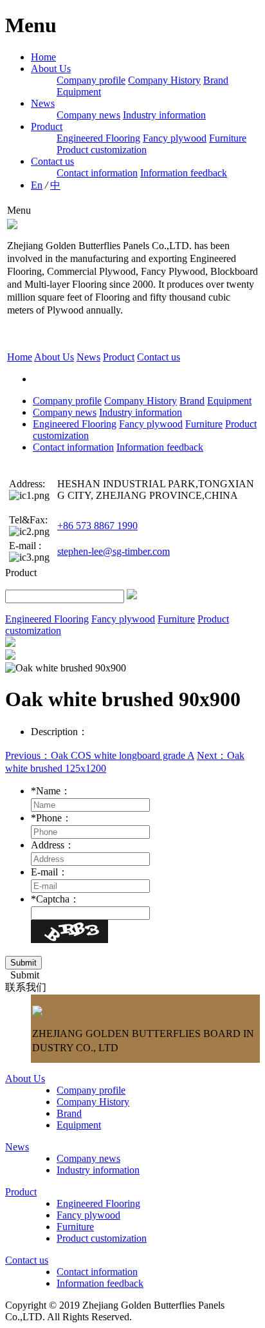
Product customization (102, 149)
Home (43, 56)
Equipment (79, 91)
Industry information (164, 114)
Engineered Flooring (98, 138)
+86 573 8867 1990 (97, 525)
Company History (164, 80)
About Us (51, 68)
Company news (88, 114)
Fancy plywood (174, 138)
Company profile (91, 80)
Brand (215, 80)
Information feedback (183, 172)
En (36, 185)
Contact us (52, 161)
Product (46, 126)
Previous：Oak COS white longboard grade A (99, 755)
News (43, 103)
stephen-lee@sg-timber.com (113, 551)
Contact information (97, 172)
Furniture (227, 138)
